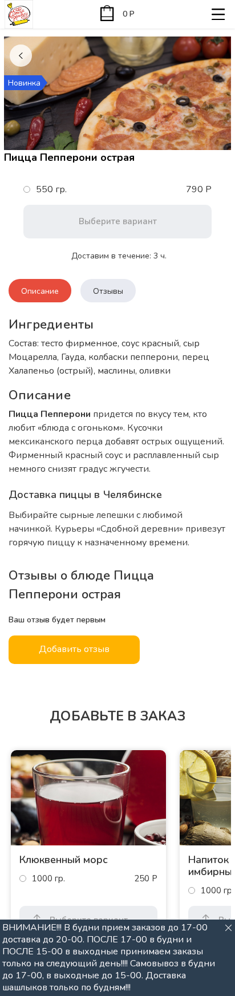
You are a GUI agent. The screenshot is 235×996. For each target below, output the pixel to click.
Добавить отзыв (74, 649)
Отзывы (108, 291)
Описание (40, 291)
